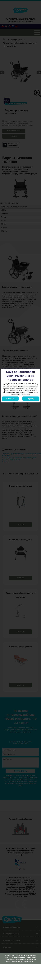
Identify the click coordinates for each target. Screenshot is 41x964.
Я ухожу (31, 398)
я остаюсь (10, 398)
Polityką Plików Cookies (23, 957)
